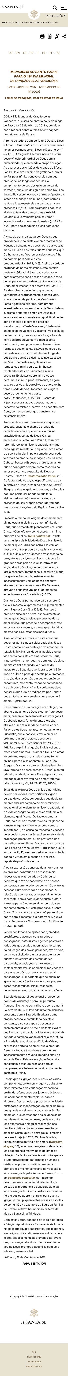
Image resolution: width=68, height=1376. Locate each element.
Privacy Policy (34, 1366)
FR (31, 53)
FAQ (34, 1352)
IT (37, 53)
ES (25, 53)
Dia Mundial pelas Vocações (38, 22)
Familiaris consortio (21, 1177)
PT (50, 53)
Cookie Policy (34, 1361)
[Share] (64, 37)
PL (44, 53)
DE (11, 53)
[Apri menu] (63, 8)
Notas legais (34, 1357)
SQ (57, 53)
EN (18, 53)
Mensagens (10, 22)
